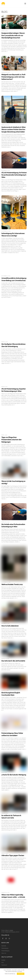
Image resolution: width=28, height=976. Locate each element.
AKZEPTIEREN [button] (21, 973)
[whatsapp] (9, 938)
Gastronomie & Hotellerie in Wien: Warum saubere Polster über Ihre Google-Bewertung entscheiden (13, 129)
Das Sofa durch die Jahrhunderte (13, 661)
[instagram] (6, 938)
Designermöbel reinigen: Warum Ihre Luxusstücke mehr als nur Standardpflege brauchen (13, 35)
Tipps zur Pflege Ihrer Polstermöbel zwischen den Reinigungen (11, 439)
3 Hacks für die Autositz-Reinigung (13, 775)
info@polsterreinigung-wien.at (12, 932)
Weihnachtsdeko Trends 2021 (12, 584)
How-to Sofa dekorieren (10, 626)
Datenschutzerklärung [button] (10, 973)
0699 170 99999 (9, 930)
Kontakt (3, 960)
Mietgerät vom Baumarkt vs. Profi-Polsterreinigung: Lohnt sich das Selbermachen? (13, 77)
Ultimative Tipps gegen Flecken (12, 855)
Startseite (3, 945)
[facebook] (2, 938)
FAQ (2, 962)
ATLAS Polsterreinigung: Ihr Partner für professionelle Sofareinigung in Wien (14, 175)
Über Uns (3, 953)
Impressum (4, 965)
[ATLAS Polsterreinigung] (3, 6)
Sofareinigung (4, 948)
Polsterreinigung (5, 950)
